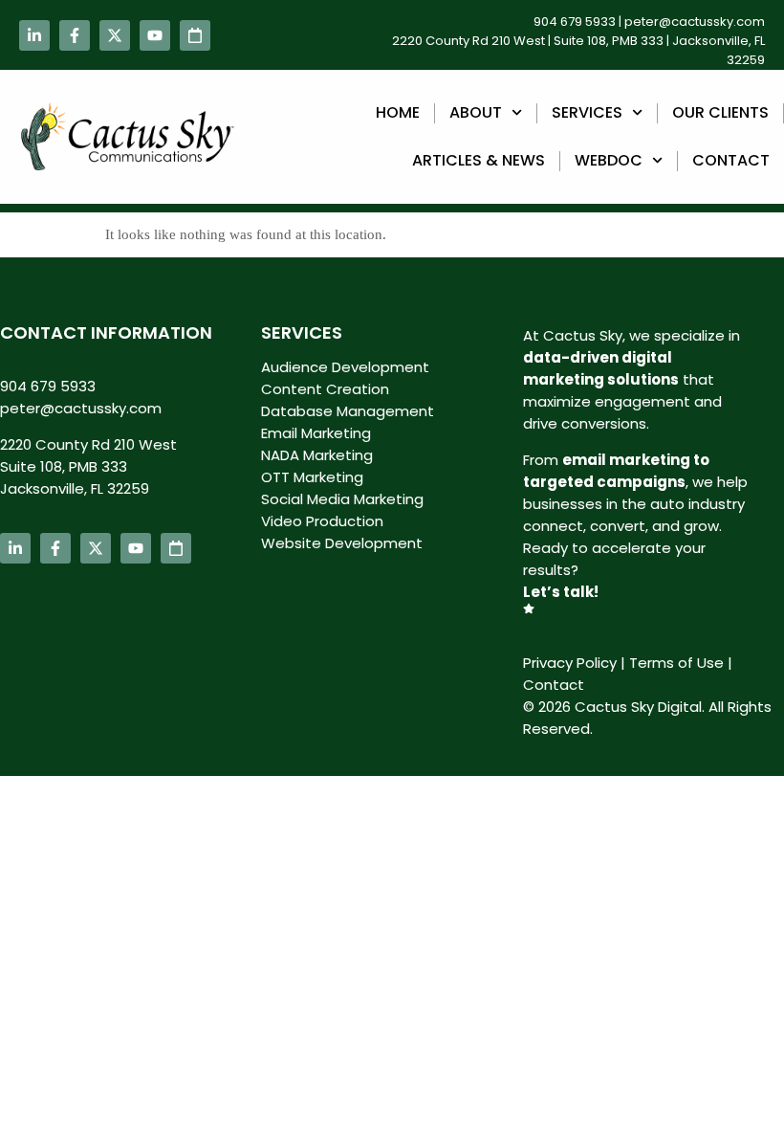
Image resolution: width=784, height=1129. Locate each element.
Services (587, 112)
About (475, 112)
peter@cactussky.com (694, 21)
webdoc (608, 160)
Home (398, 112)
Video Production (322, 521)
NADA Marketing (317, 455)
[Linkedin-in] (34, 35)
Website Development (342, 543)
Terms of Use (676, 663)
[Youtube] (155, 35)
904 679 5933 (575, 21)
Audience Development (345, 367)
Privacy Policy (570, 663)
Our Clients (720, 112)
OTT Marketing (312, 477)
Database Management (347, 411)
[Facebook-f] (74, 35)
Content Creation (325, 389)
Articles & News (478, 160)
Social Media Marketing (342, 499)
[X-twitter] (114, 35)
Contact (731, 160)
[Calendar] (195, 35)
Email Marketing (316, 433)
